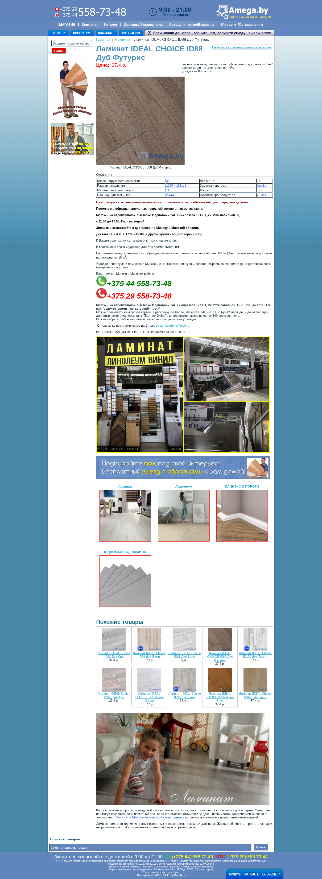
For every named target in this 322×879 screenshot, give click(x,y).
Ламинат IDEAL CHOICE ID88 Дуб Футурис (220, 656)
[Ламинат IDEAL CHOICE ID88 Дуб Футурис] (220, 640)
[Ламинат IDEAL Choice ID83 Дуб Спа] (114, 640)
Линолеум (183, 486)
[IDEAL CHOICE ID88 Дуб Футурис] (140, 164)
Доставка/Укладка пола (143, 24)
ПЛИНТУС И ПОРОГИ (242, 486)
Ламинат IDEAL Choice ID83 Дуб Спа (114, 654)
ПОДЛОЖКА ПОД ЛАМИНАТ (125, 552)
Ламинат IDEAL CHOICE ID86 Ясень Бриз (220, 697)
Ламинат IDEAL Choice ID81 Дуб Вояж (184, 654)
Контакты (90, 24)
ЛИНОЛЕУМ (81, 33)
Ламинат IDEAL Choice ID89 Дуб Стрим (255, 695)
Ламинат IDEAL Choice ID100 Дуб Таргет (255, 654)
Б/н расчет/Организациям (241, 24)
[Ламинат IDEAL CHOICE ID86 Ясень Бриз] (220, 680)
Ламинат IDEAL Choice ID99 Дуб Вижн (149, 654)
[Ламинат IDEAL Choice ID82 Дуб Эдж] (114, 680)
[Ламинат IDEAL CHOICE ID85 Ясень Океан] (149, 680)
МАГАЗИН (67, 24)
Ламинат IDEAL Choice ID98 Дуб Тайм (184, 695)
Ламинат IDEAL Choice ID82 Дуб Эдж (114, 695)
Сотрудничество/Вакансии (191, 24)
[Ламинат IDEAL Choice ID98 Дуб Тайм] (184, 680)
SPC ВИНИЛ (130, 33)
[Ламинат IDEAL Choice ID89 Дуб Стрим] (255, 680)
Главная (103, 39)
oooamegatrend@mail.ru (172, 325)
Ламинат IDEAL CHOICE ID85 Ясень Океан (149, 697)
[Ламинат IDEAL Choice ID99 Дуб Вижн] (149, 640)
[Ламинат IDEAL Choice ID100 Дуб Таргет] (255, 640)
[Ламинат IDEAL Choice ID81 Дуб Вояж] (184, 640)
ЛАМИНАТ (105, 33)
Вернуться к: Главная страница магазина (241, 47)
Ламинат (122, 39)
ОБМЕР (59, 33)
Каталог (110, 24)
